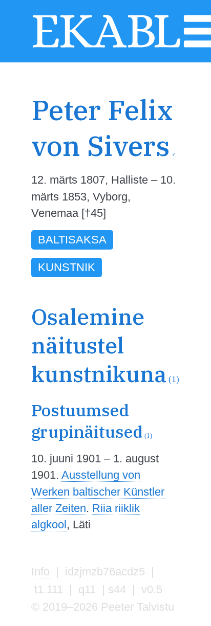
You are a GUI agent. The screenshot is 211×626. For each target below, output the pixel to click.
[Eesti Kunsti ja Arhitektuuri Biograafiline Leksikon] (106, 46)
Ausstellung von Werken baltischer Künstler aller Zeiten (97, 491)
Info (40, 571)
